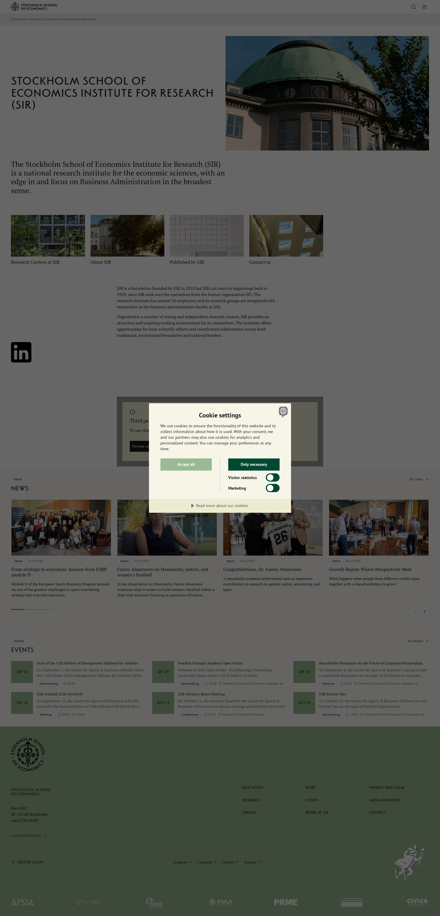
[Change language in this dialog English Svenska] (282, 411)
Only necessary (254, 464)
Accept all (186, 464)
